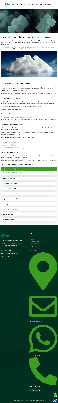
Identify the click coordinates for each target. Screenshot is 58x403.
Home (17, 4)
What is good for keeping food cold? (12, 204)
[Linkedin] (36, 390)
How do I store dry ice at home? (11, 209)
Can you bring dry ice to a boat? (11, 178)
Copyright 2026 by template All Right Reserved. (29, 400)
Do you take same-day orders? (11, 199)
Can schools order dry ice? (10, 193)
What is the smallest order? (10, 183)
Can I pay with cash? (8, 214)
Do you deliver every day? (9, 169)
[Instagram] (30, 390)
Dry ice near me (39, 4)
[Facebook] (33, 390)
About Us (23, 4)
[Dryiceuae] (9, 4)
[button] (29, 169)
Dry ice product (30, 4)
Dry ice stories (48, 4)
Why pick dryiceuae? (8, 219)
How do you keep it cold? (9, 188)
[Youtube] (39, 390)
